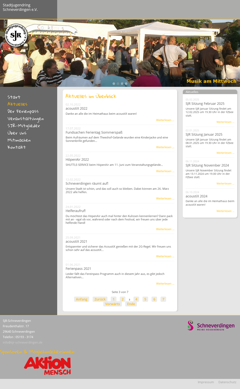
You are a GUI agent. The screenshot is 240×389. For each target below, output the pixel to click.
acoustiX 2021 (76, 241)
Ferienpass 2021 (78, 268)
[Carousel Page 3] (122, 83)
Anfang (81, 299)
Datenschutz (227, 382)
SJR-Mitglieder (24, 125)
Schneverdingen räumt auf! (87, 183)
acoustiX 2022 (76, 108)
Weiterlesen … (165, 120)
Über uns (17, 132)
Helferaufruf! (76, 210)
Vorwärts (112, 304)
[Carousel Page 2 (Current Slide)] (118, 83)
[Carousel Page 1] (113, 83)
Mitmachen (19, 140)
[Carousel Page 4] (126, 83)
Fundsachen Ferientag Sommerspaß (94, 132)
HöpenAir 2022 (77, 159)
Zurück (100, 299)
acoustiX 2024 (196, 196)
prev (4, 53)
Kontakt (17, 147)
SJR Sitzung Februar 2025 (205, 103)
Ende (131, 304)
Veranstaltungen (26, 118)
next (236, 53)
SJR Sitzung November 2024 (207, 165)
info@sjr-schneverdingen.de (22, 342)
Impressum (206, 382)
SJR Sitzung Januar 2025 (204, 134)
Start (14, 96)
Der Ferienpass (23, 111)
